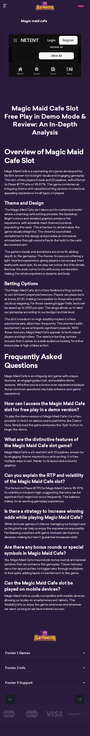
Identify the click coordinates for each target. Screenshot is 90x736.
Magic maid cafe (34, 21)
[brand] (81, 6)
